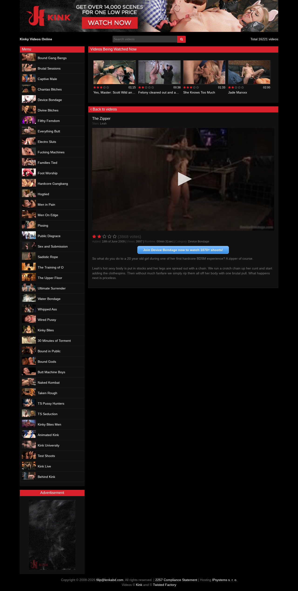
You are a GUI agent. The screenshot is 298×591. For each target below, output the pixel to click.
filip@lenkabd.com (109, 580)
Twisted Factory (164, 585)
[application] (183, 179)
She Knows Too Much (199, 92)
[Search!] (181, 39)
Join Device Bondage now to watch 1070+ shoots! (183, 250)
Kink (139, 585)
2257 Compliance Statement (176, 580)
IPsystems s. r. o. (224, 580)
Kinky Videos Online (36, 39)
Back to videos (104, 109)
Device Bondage (198, 241)
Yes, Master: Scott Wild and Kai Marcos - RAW (127, 92)
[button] (183, 179)
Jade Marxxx (237, 92)
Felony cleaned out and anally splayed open (170, 92)
